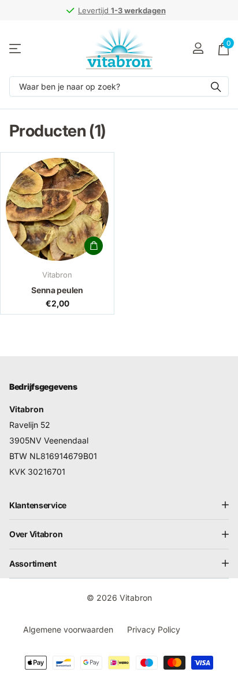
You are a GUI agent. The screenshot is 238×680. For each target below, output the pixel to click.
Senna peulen (57, 290)
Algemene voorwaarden (68, 629)
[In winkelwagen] (93, 245)
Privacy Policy (153, 629)
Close (119, 505)
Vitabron (57, 274)
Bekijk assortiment (16, 48)
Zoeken (216, 86)
